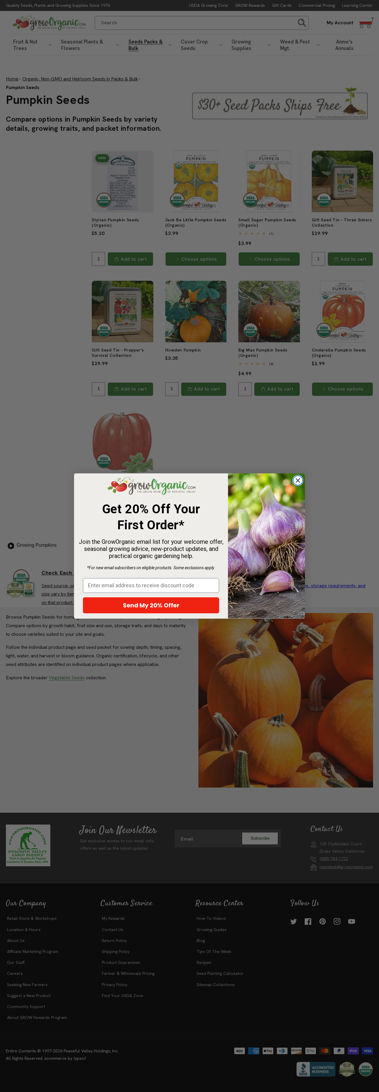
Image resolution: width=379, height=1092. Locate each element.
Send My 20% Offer (151, 605)
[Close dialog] (298, 480)
